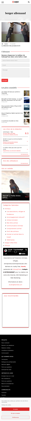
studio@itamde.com (15, 284)
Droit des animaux (13, 231)
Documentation (5, 386)
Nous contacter (5, 342)
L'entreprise (5, 359)
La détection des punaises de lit (11, 45)
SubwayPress (17, 269)
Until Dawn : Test (8, 132)
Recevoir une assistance (8, 345)
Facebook (4, 392)
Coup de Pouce (6, 150)
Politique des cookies (6, 404)
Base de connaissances (7, 383)
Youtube (4, 395)
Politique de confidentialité (9, 362)
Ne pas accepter (15, 413)
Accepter (15, 409)
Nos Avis (16, 134)
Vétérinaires (10, 240)
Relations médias (6, 347)
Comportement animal (14, 228)
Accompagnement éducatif (15, 217)
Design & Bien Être (11, 242)
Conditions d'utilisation (8, 350)
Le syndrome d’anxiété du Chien (10, 120)
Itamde (6, 43)
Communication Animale (12, 142)
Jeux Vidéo (12, 133)
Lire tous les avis (24, 154)
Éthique (7, 245)
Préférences (15, 417)
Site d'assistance (6, 378)
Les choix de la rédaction (8, 134)
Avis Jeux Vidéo (6, 133)
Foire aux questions (7, 367)
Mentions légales (6, 364)
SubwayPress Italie (6, 369)
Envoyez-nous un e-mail (8, 376)
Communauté (5, 353)
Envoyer (4, 80)
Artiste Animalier (12, 220)
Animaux (5, 142)
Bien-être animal (12, 223)
